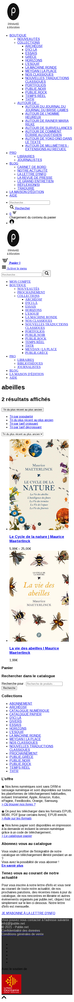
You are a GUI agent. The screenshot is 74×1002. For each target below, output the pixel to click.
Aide (13, 195)
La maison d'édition (26, 192)
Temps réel (35, 96)
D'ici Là (31, 49)
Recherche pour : (13, 683)
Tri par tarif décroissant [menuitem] (25, 427)
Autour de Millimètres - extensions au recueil (47, 147)
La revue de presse (34, 177)
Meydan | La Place (41, 71)
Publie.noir (35, 88)
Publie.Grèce (36, 352)
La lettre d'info (31, 174)
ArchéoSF (34, 46)
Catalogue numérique (29, 710)
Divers (15, 721)
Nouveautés (28, 39)
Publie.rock (36, 92)
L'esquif (32, 64)
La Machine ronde (41, 67)
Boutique (17, 35)
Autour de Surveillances (48, 128)
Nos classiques (39, 74)
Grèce (31, 56)
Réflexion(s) (28, 184)
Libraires (26, 156)
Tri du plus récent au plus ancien (22, 409)
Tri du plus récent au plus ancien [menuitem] (31, 420)
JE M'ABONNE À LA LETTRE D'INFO (28, 913)
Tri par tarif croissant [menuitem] (23, 423)
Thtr (29, 99)
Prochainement (31, 292)
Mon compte (20, 281)
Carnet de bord (31, 167)
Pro (12, 152)
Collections (28, 42)
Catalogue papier (25, 714)
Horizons (33, 60)
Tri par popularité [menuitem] (21, 416)
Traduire (25, 188)
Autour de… (28, 103)
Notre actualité (32, 170)
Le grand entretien (35, 181)
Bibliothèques (30, 363)
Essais (31, 53)
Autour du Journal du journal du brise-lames (46, 108)
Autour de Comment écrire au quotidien (43, 133)
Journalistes (29, 160)
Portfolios (35, 85)
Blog (13, 163)
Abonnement (20, 703)
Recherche (9, 688)
